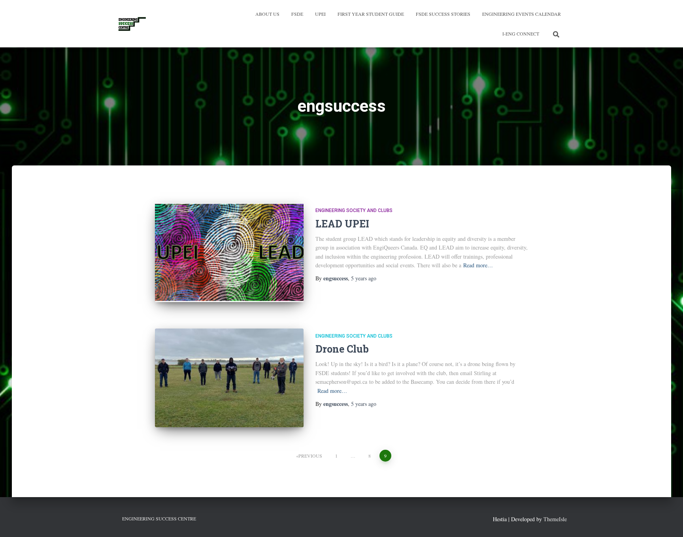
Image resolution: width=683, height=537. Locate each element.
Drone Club (342, 348)
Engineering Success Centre (159, 518)
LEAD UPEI (342, 223)
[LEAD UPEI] (229, 252)
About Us (267, 14)
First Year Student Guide (371, 14)
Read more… (478, 265)
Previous (310, 456)
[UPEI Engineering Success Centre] (132, 24)
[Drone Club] (229, 378)
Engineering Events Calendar (521, 14)
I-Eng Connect (520, 33)
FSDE (297, 14)
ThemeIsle (555, 519)
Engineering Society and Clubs (353, 210)
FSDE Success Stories (443, 14)
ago (363, 278)
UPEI (320, 14)
